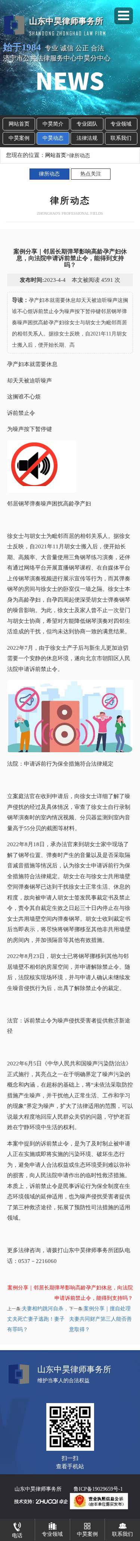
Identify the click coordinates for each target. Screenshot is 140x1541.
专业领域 (121, 124)
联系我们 (121, 138)
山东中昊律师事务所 (38, 1489)
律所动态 (49, 174)
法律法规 (87, 138)
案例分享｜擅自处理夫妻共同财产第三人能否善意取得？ (100, 1319)
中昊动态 (53, 138)
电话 (17, 1535)
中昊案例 (19, 138)
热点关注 (90, 174)
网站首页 (19, 124)
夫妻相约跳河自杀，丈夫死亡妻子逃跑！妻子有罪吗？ (38, 1319)
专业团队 (87, 124)
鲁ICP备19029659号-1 (98, 1489)
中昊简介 (53, 124)
